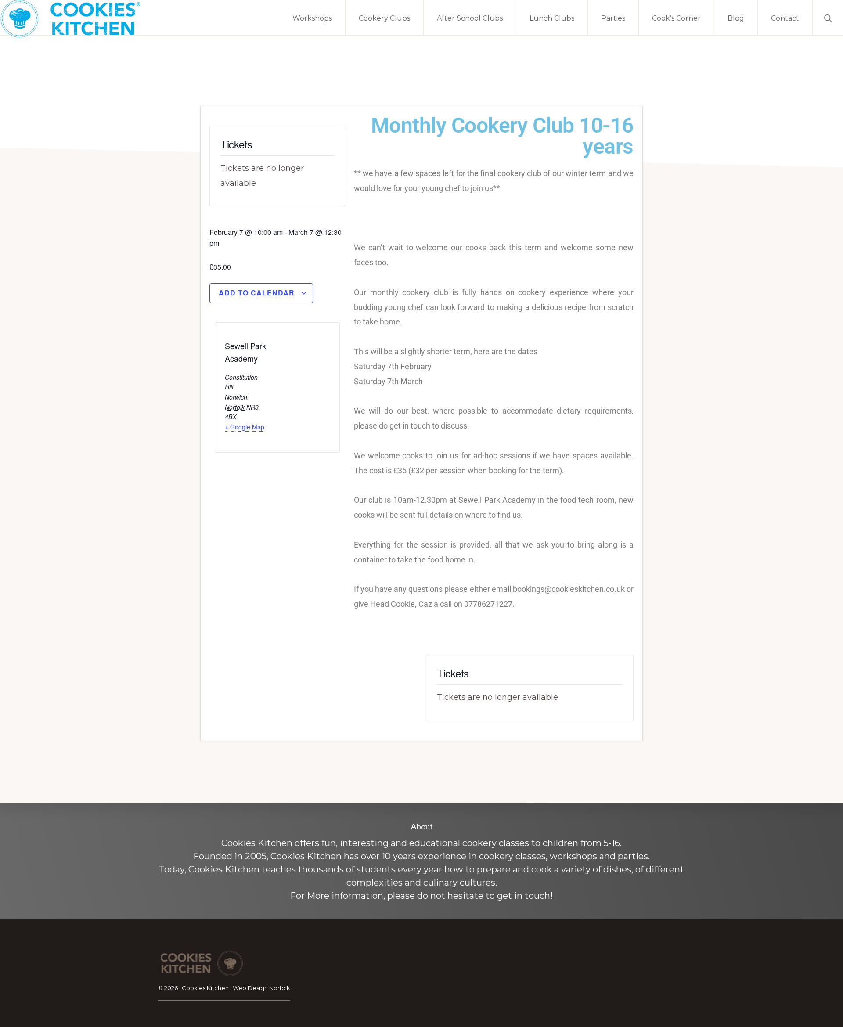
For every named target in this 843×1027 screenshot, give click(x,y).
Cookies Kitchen (205, 987)
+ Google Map (244, 426)
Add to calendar (258, 293)
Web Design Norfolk (261, 987)
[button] (828, 17)
